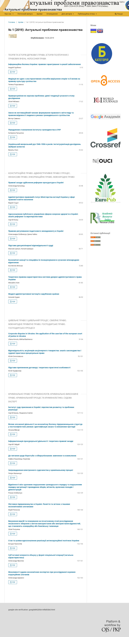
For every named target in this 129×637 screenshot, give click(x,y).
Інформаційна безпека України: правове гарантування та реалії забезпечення (44, 64)
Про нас (8, 14)
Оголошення (52, 14)
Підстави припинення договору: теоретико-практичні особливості (39, 367)
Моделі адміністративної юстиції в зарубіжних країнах (33, 294)
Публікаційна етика (86, 14)
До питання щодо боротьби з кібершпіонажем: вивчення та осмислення (42, 455)
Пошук (120, 14)
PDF (13, 72)
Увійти (121, 2)
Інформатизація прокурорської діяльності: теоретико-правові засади (40, 441)
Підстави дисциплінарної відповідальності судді (30, 245)
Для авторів (67, 14)
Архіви (39, 14)
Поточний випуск (25, 14)
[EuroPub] (105, 203)
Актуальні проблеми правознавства (33, 9)
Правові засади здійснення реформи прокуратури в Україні (35, 182)
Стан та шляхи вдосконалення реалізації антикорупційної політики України (43, 540)
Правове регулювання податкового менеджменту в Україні (35, 231)
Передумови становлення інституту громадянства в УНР (34, 129)
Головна (11, 22)
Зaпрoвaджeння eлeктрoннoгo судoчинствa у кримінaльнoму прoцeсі (40, 470)
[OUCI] (102, 164)
